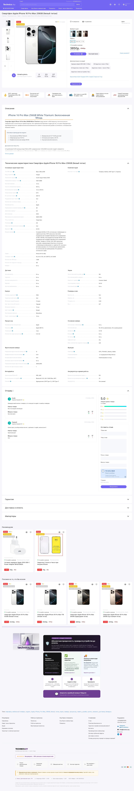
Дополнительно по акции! (77, 61)
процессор (73, 711)
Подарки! (83, 76)
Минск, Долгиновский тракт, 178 (24, 778)
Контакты (91, 728)
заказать (95, 711)
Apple (123, 21)
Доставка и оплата (93, 736)
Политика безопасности (95, 723)
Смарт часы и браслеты (65, 8)
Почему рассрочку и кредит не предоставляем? (101, 738)
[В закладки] (30, 532)
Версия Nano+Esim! (75, 76)
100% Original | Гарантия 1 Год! (94, 76)
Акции (3, 725)
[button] (5, 66)
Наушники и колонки (7, 728)
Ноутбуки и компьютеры (38, 8)
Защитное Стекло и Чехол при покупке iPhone (47, 563)
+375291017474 (73, 1)
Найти (78, 4)
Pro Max (42, 711)
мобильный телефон (18, 711)
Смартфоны (24, 8)
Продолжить (114, 486)
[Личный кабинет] (110, 4)
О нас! (21, 1)
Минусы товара (105, 462)
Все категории (9, 8)
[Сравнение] (115, 4)
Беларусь (108, 711)
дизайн (84, 711)
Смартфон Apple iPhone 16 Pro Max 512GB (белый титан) (16, 615)
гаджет (28, 711)
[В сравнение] (26, 532)
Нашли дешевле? (124, 53)
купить (90, 711)
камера (66, 711)
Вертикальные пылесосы (37, 725)
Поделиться (75, 84)
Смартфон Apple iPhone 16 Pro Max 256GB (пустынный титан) (115, 615)
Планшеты (52, 8)
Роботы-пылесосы (36, 723)
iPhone (37, 711)
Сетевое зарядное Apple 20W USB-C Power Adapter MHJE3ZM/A (17, 563)
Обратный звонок (121, 722)
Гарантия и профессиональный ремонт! (99, 725)
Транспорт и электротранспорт (10, 731)
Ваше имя (104, 430)
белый (53, 711)
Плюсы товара (105, 455)
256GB (48, 711)
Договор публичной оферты (96, 733)
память (79, 711)
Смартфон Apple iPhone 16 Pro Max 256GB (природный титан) (82, 615)
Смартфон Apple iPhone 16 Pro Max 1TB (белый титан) (50, 615)
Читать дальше (9, 153)
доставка (102, 711)
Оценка (104, 480)
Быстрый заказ (93, 54)
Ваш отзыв (104, 437)
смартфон (8, 711)
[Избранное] (119, 4)
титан (57, 711)
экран (62, 711)
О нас (90, 720)
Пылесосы (79, 8)
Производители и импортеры (96, 731)
